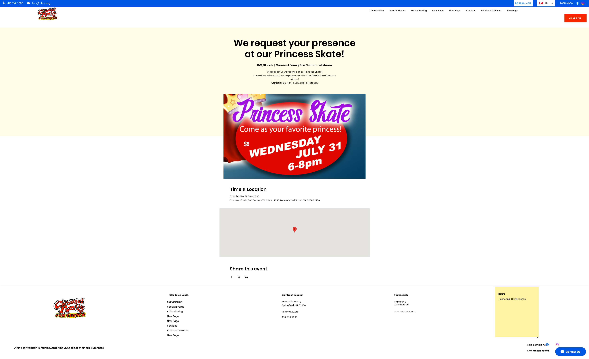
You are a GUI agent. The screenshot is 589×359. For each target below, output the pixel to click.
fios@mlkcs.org (41, 3)
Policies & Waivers (177, 330)
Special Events (175, 307)
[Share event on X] (238, 277)
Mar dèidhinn (174, 302)
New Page (173, 316)
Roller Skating (175, 311)
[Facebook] (577, 3)
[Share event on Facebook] (231, 277)
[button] (491, 9)
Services (172, 326)
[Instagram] (583, 3)
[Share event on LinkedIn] (246, 277)
